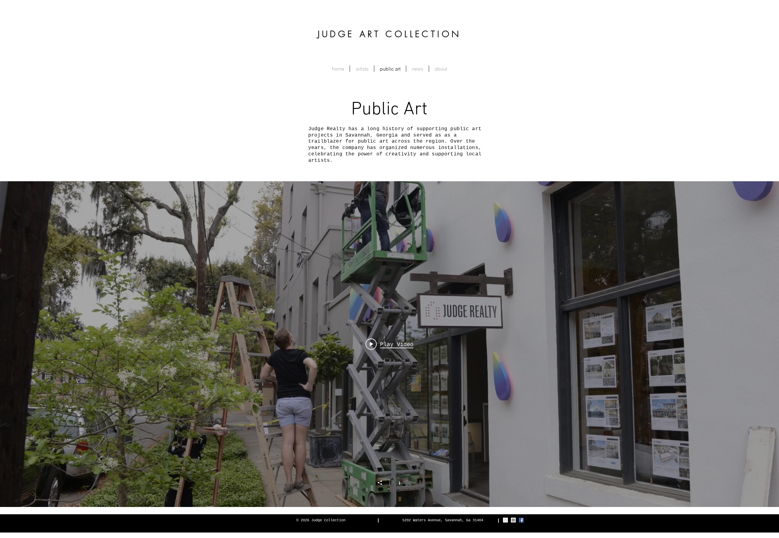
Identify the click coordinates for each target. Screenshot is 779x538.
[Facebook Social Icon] (521, 520)
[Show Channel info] (396, 482)
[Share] (383, 483)
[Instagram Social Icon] (513, 520)
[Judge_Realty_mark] (505, 520)
